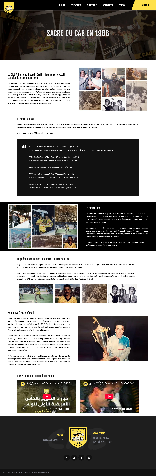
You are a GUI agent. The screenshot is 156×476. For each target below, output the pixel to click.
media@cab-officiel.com (53, 440)
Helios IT (46, 472)
